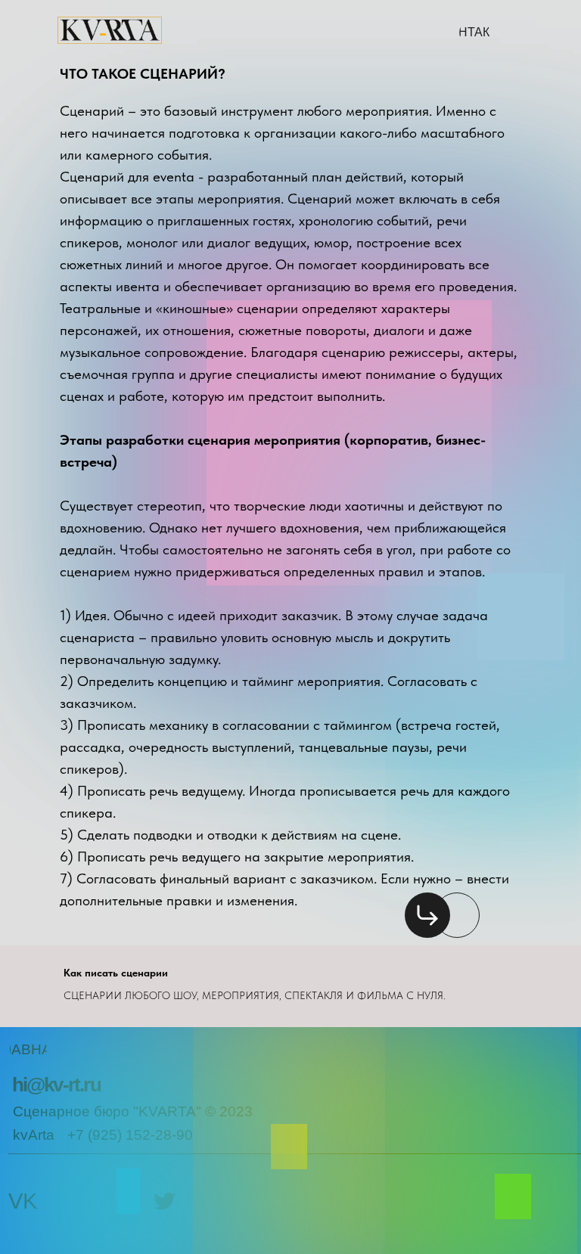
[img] (427, 915)
